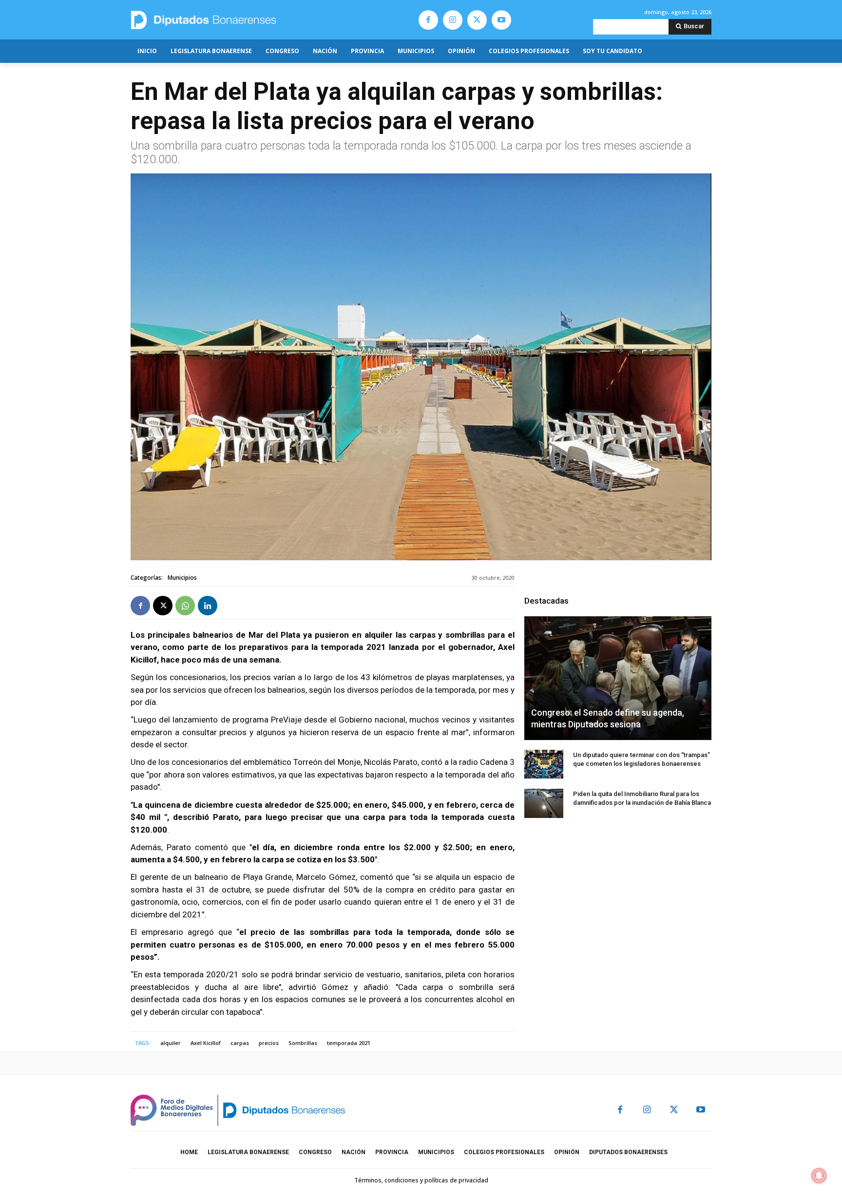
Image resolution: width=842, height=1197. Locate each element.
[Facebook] (428, 20)
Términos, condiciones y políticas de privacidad (421, 1180)
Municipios (182, 577)
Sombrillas (302, 1042)
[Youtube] (501, 20)
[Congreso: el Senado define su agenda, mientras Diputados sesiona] (617, 678)
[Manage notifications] (819, 1175)
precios (269, 1042)
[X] (477, 20)
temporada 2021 (348, 1042)
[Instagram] (452, 20)
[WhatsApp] (185, 605)
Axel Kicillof (206, 1042)
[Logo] (249, 20)
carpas (239, 1042)
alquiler (170, 1042)
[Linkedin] (207, 605)
